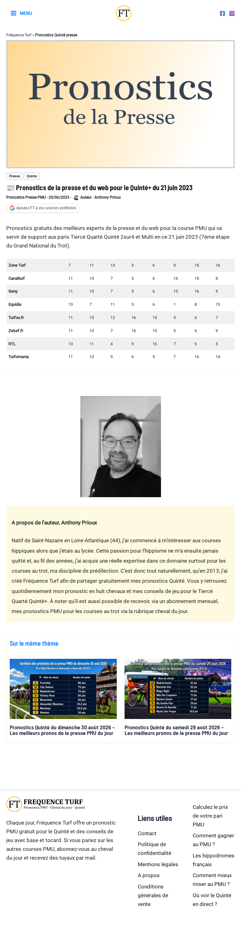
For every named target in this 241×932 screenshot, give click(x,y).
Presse (14, 176)
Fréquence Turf (18, 35)
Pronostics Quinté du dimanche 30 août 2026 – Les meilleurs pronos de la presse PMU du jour (62, 730)
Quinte (32, 176)
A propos (149, 875)
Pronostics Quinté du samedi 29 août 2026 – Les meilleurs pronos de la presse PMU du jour (176, 730)
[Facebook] (222, 13)
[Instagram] (232, 13)
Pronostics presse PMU (26, 197)
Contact (147, 833)
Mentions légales (158, 864)
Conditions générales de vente (153, 895)
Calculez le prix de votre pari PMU (210, 816)
